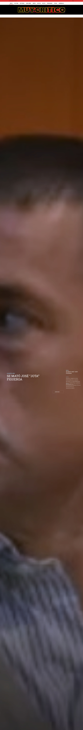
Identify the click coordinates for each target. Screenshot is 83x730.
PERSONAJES (49, 3)
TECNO (55, 3)
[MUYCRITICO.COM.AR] (41, 10)
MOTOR (39, 3)
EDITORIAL (22, 3)
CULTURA (16, 3)
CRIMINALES (61, 3)
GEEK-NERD (28, 3)
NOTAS (43, 3)
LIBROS (34, 3)
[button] (73, 0)
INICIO (11, 3)
